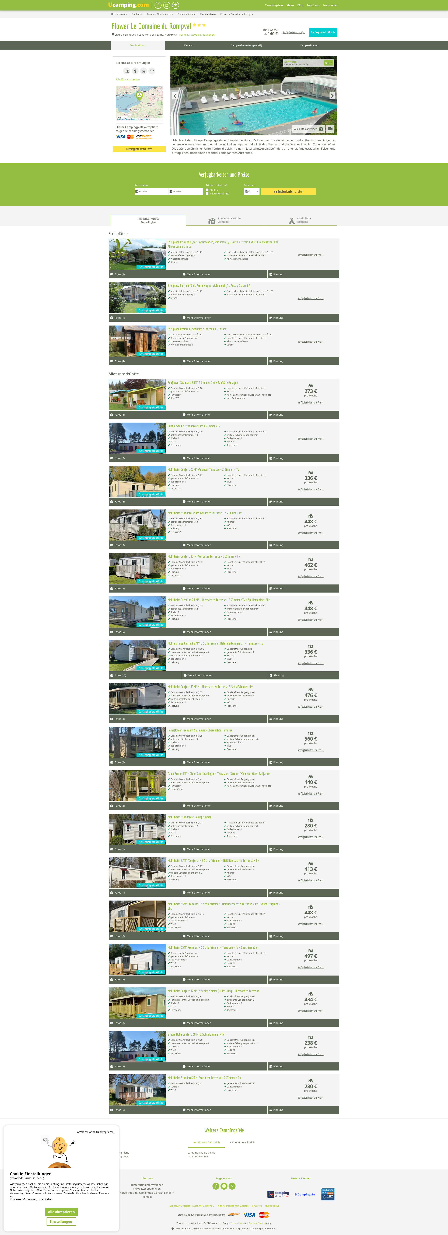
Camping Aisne (120, 1152)
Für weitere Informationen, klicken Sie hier (31, 1199)
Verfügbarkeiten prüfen (294, 32)
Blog (300, 5)
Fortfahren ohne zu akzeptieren (95, 1132)
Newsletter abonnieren (147, 1189)
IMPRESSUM (272, 1206)
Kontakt (147, 1197)
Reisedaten (141, 185)
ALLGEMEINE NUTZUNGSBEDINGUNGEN (191, 1206)
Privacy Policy (237, 1223)
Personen (249, 185)
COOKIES (257, 1206)
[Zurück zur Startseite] (128, 5)
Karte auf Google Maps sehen (197, 34)
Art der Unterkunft (217, 185)
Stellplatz (215, 190)
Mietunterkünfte (219, 193)
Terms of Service (257, 1223)
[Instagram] (166, 5)
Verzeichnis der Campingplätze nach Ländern (147, 1193)
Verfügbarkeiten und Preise (311, 254)
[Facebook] (158, 5)
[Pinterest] (175, 5)
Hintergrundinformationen (147, 1185)
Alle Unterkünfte (148, 220)
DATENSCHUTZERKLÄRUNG (233, 1206)
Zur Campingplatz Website (323, 32)
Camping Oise (119, 1156)
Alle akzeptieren (61, 1212)
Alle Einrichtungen (128, 79)
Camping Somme (198, 1156)
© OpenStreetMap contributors (133, 119)
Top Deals (313, 5)
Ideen (290, 5)
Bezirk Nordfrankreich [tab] (206, 1142)
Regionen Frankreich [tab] (242, 1142)
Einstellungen (61, 1221)
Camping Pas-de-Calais (201, 1152)
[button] (139, 96)
